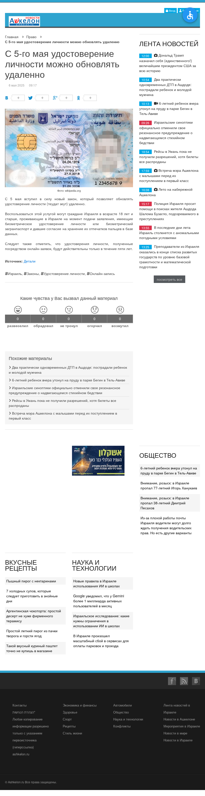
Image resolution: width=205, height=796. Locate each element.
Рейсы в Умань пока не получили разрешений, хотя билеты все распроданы (168, 156)
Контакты (19, 705)
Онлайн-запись (102, 273)
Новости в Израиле (178, 740)
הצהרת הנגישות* (23, 712)
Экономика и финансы (79, 705)
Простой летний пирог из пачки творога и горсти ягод (32, 633)
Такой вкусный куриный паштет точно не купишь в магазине (32, 648)
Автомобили (122, 705)
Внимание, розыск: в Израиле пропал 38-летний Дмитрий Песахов (164, 502)
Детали (30, 261)
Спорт (67, 719)
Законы (33, 273)
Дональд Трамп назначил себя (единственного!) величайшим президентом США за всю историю (167, 63)
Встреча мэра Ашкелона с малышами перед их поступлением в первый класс (168, 175)
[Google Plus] (63, 98)
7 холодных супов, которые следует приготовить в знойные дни (32, 595)
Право (31, 36)
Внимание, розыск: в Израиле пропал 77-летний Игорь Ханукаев (168, 485)
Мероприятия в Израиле (182, 726)
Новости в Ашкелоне (179, 719)
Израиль (15, 273)
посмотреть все (169, 279)
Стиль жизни (72, 733)
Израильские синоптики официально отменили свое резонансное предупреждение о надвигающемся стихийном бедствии (64, 390)
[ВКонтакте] (15, 98)
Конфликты (121, 726)
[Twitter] (39, 98)
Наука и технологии (128, 719)
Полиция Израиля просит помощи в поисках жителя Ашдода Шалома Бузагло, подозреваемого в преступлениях (168, 211)
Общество (121, 712)
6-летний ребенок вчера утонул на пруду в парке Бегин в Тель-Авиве (68, 379)
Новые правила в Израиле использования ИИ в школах (96, 583)
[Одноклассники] (87, 98)
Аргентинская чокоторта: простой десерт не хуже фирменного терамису (33, 615)
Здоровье (70, 712)
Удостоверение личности (64, 273)
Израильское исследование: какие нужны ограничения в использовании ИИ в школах (101, 620)
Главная (11, 36)
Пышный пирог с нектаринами (31, 580)
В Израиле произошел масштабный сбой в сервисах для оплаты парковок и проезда (101, 640)
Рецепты (69, 726)
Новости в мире (175, 733)
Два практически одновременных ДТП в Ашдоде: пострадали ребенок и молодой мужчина (165, 87)
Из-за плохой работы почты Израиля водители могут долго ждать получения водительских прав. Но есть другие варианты (166, 525)
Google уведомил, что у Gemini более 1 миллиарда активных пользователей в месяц (98, 600)
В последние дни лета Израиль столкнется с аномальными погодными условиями (169, 232)
